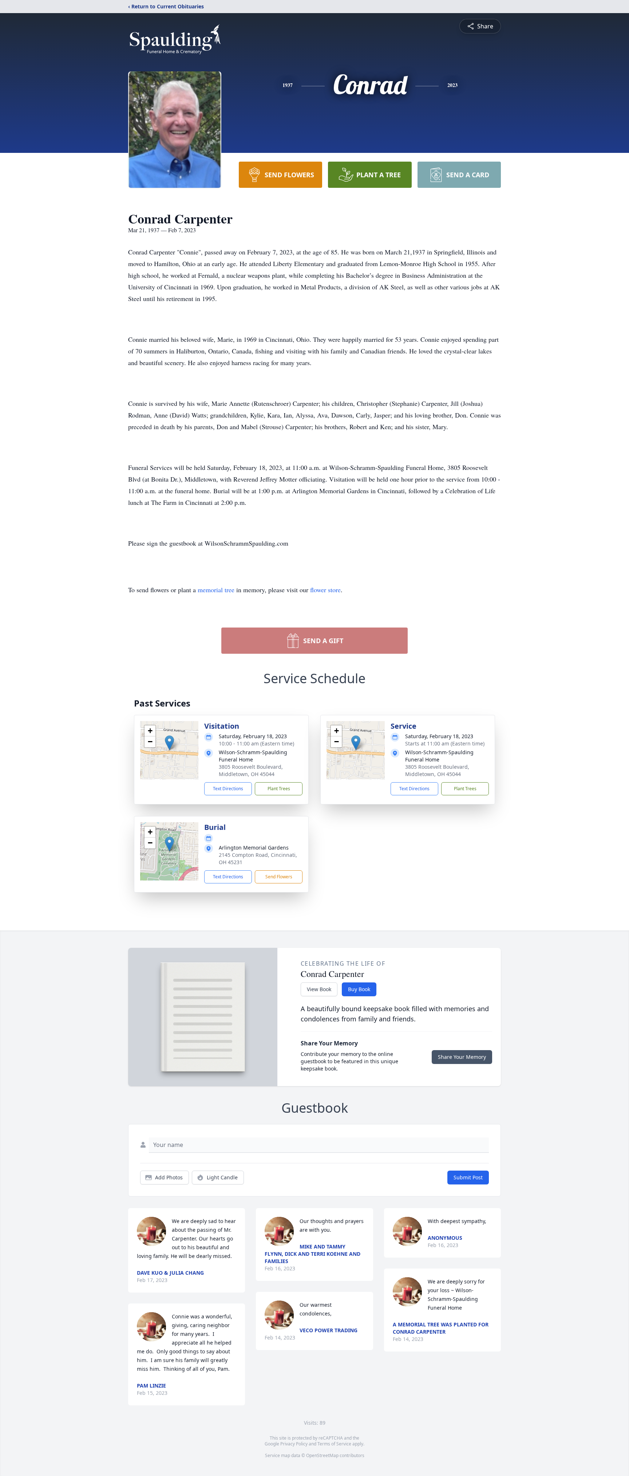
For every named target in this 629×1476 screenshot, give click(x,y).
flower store (325, 589)
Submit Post (468, 1177)
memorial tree (216, 589)
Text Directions (228, 789)
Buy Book (359, 989)
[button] (169, 742)
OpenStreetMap (322, 1455)
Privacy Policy (294, 1444)
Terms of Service (334, 1444)
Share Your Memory (462, 1056)
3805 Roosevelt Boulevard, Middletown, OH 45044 (251, 770)
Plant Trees (279, 789)
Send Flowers (278, 877)
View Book (319, 989)
